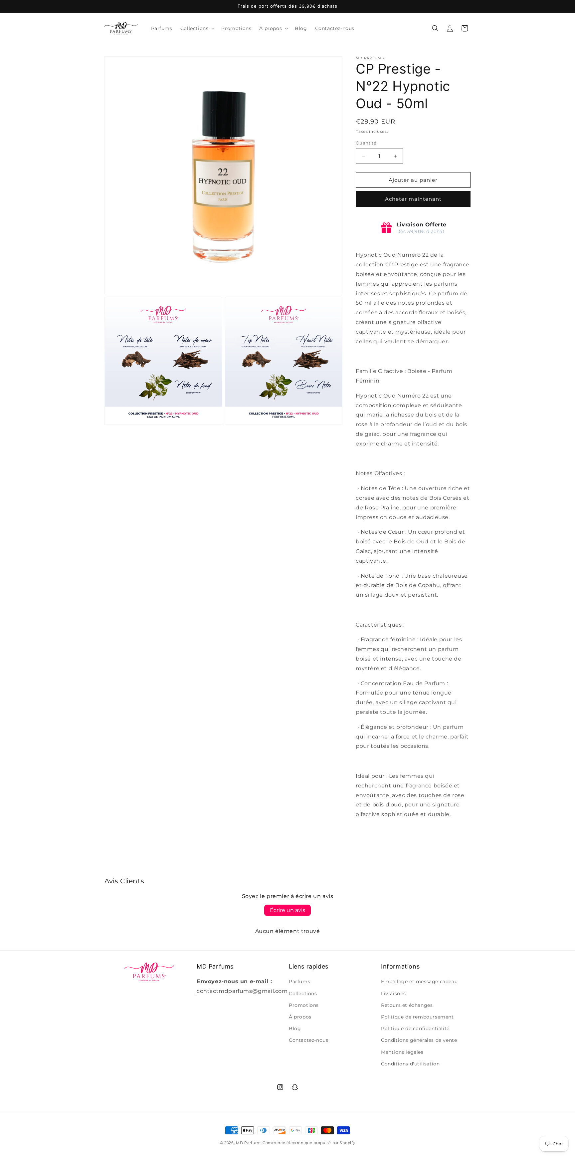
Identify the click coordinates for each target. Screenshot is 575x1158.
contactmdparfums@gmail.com (242, 991)
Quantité (366, 142)
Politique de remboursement (417, 1017)
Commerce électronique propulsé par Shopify (309, 1142)
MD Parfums (248, 1142)
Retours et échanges (407, 1005)
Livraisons (393, 994)
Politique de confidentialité (415, 1028)
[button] (197, 28)
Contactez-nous (308, 1040)
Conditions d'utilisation (410, 1064)
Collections (303, 994)
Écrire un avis (287, 910)
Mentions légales (402, 1052)
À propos (300, 1017)
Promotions (304, 1005)
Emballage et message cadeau (419, 982)
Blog (295, 1028)
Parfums (299, 982)
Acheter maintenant (413, 199)
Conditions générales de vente (419, 1040)
